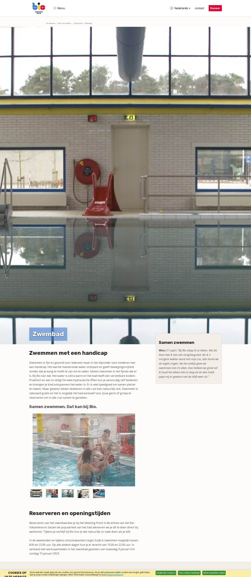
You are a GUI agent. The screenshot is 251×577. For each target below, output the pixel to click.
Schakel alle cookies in (165, 572)
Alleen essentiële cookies (214, 572)
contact (199, 8)
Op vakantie (50, 23)
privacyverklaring (115, 574)
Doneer (215, 8)
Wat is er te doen (64, 23)
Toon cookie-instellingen (189, 572)
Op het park (78, 23)
